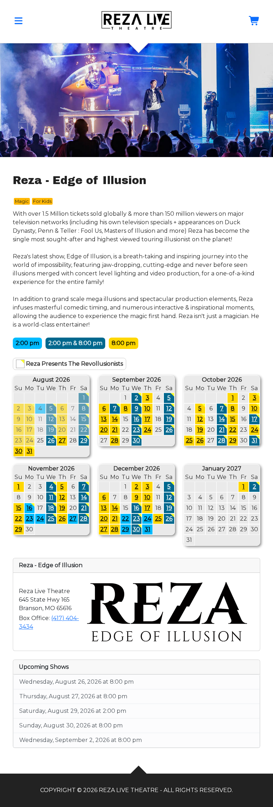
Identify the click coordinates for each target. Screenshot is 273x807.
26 (51, 440)
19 (169, 419)
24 (147, 429)
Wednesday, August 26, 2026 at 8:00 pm (76, 681)
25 (189, 440)
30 (18, 451)
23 (136, 429)
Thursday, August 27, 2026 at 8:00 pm (73, 696)
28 (114, 440)
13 (104, 419)
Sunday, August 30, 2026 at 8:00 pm (71, 725)
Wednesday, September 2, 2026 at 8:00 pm (80, 740)
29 (83, 440)
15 (232, 419)
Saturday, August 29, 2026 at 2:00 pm (72, 711)
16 (136, 419)
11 (51, 497)
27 (62, 440)
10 (147, 408)
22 (232, 429)
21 (115, 429)
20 (104, 429)
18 (51, 508)
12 (169, 408)
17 (147, 419)
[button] (18, 22)
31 (29, 451)
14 (115, 419)
